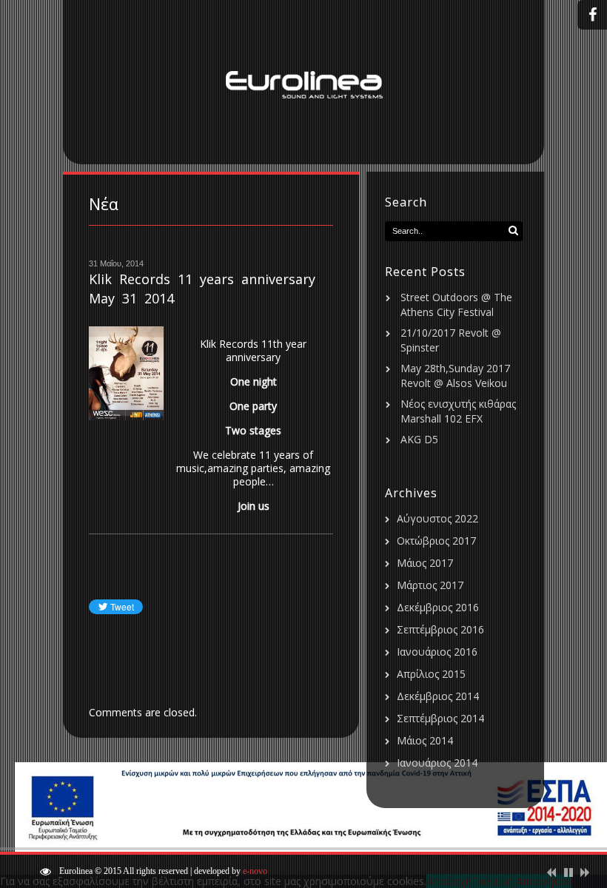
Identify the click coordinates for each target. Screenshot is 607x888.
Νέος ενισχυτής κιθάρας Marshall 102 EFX (458, 411)
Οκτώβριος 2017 (436, 541)
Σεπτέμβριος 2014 (440, 718)
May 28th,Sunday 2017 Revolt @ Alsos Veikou (455, 375)
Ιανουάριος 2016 (437, 652)
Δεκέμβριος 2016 (438, 607)
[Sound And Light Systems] (303, 82)
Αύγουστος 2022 (437, 518)
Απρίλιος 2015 (431, 674)
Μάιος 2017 (425, 563)
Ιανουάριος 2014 (437, 763)
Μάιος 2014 (425, 740)
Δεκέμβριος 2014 (438, 696)
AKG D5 (419, 439)
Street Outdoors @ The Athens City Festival (456, 304)
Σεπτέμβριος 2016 (440, 629)
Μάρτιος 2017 (430, 585)
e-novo (255, 871)
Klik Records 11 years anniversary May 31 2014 (202, 288)
